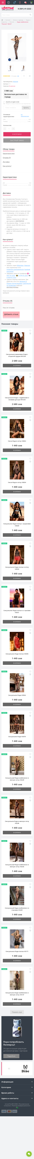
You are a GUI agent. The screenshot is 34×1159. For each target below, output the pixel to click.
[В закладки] (24, 76)
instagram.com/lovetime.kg (15, 269)
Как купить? (7, 166)
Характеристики (9, 153)
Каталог (8, 20)
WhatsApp (20, 265)
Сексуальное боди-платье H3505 (17, 654)
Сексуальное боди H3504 (17, 695)
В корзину (17, 134)
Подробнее (11, 1056)
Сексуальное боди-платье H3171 (17, 951)
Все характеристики (25, 115)
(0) (18, 76)
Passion (12, 22)
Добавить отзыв (11, 314)
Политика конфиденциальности (21, 1105)
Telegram (27, 265)
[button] (25, 8)
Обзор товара (8, 149)
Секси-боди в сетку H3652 (17, 441)
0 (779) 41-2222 (23, 275)
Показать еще (17, 1012)
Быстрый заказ (17, 140)
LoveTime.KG (10, 1104)
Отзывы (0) (7, 158)
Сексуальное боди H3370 (17, 736)
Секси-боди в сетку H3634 (17, 482)
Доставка (6, 162)
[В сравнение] (30, 76)
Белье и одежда (18, 20)
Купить (26, 108)
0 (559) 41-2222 (11, 277)
